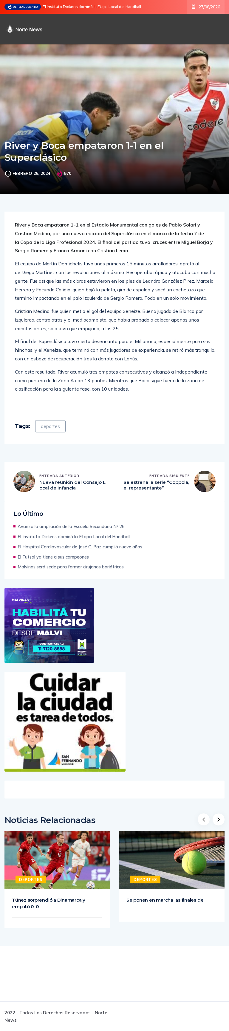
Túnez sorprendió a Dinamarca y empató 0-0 (48, 903)
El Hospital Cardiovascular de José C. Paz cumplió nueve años (80, 547)
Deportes (30, 879)
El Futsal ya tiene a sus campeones (53, 557)
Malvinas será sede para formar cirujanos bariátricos (71, 567)
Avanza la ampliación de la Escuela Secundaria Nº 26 (71, 526)
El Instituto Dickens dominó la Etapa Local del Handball (92, 6)
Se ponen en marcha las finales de (164, 900)
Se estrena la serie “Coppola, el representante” (156, 485)
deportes (50, 426)
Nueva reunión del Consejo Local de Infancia (72, 485)
